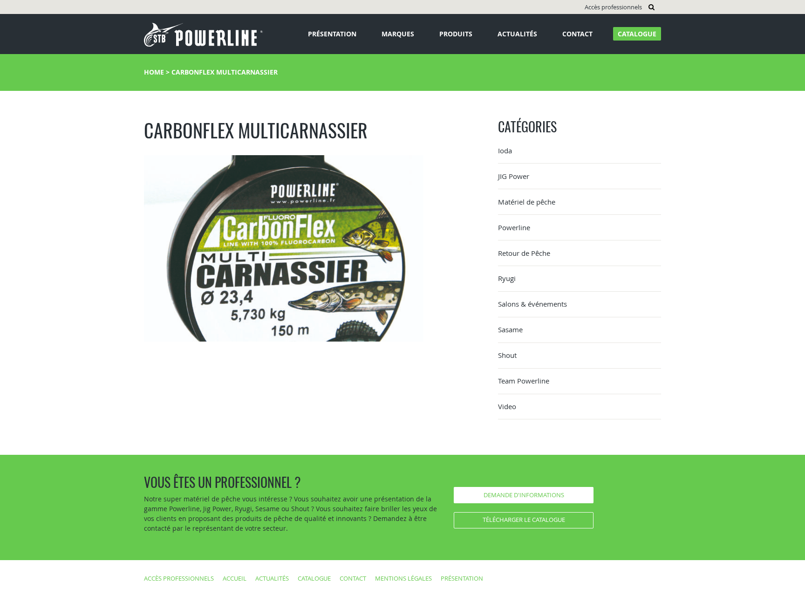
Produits (455, 33)
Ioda (505, 150)
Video (507, 406)
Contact (577, 33)
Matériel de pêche (526, 201)
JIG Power (513, 176)
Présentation (332, 33)
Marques (398, 33)
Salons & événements (532, 303)
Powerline (514, 227)
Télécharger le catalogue (524, 519)
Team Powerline (523, 380)
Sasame (510, 329)
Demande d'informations (524, 495)
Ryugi (507, 278)
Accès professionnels (613, 7)
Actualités (517, 33)
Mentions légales (403, 578)
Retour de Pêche (524, 253)
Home (154, 72)
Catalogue (637, 33)
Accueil (234, 578)
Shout (507, 355)
